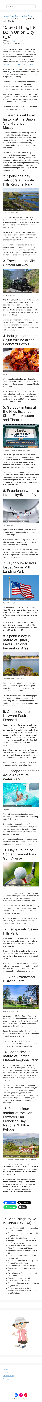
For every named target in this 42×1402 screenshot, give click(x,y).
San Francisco (15, 64)
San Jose (29, 64)
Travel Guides (14, 16)
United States (27, 16)
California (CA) (8, 19)
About (5, 1372)
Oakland (6, 64)
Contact (6, 1379)
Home (5, 16)
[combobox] (21, 6)
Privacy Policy (8, 1376)
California (21, 109)
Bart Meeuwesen (19, 41)
